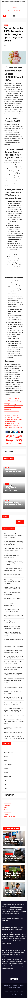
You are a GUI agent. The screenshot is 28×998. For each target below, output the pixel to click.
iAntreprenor (7, 812)
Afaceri (6, 749)
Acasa (6, 991)
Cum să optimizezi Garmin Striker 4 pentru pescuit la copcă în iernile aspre (13, 407)
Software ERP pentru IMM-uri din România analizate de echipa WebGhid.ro (13, 581)
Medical (6, 772)
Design (6, 756)
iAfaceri (6, 810)
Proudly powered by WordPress (11, 985)
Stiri (5, 784)
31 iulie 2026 (10, 843)
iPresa (14, 7)
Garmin (5, 25)
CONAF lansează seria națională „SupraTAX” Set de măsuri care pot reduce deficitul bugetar (13, 710)
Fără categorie (8, 764)
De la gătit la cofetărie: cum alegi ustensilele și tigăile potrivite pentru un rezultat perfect (14, 542)
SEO (5, 780)
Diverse (6, 760)
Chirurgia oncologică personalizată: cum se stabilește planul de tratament (13, 535)
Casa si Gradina (8, 753)
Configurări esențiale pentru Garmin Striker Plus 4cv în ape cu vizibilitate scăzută (13, 419)
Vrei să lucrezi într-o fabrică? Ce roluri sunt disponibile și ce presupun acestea (13, 555)
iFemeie (6, 814)
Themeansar (17, 987)
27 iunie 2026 (10, 877)
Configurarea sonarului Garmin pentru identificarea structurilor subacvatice (10, 439)
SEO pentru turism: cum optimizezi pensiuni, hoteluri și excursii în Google (14, 680)
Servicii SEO (7, 803)
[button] (23, 16)
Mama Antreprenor (9, 816)
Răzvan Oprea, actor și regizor (13, 732)
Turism (6, 788)
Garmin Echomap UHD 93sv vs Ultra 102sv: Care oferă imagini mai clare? (13, 401)
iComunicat (7, 805)
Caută (5, 516)
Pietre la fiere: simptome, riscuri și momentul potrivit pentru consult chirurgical (13, 563)
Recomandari (7, 776)
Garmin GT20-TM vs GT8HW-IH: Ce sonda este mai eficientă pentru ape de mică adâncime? (13, 425)
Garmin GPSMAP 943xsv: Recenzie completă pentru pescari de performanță (11, 413)
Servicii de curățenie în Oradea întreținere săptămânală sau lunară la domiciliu (14, 721)
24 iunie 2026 (10, 894)
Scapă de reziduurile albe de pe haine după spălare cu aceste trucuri (13, 633)
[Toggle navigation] (14, 16)
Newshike (10, 987)
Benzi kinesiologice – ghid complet (14, 716)
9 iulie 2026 (9, 860)
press (6, 45)
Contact (21, 994)
